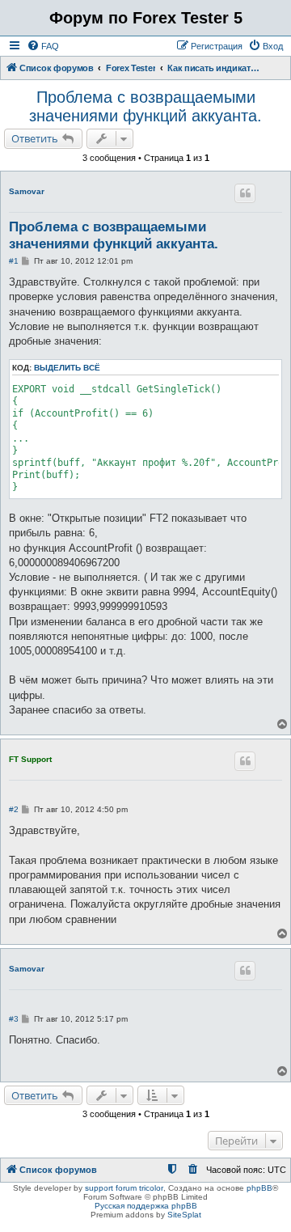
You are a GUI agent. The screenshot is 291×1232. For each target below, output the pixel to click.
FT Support (30, 759)
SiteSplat (184, 1214)
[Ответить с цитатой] (244, 193)
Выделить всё (67, 367)
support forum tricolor (124, 1187)
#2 (14, 809)
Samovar (26, 191)
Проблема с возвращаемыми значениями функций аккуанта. (145, 106)
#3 (14, 1018)
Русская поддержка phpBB (146, 1205)
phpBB (259, 1187)
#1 (14, 260)
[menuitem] (43, 46)
